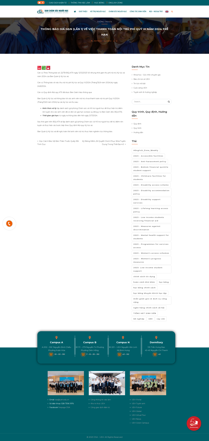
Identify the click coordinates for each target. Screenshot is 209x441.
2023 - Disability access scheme (151, 185)
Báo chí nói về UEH (142, 79)
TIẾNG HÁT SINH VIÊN (144, 313)
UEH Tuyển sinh (138, 403)
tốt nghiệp (138, 319)
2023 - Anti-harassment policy (149, 161)
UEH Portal (136, 400)
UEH (151, 319)
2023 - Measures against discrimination (146, 228)
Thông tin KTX (104, 22)
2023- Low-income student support (147, 269)
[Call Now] (9, 224)
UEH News (136, 419)
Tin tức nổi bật (140, 83)
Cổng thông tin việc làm (101, 400)
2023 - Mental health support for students (151, 237)
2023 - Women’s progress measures (147, 260)
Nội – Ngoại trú (156, 11)
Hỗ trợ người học (98, 11)
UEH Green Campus (140, 423)
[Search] (169, 101)
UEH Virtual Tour (139, 415)
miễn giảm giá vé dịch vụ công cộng (150, 300)
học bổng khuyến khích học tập (150, 293)
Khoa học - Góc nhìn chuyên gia (147, 75)
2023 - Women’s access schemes (151, 253)
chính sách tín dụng (144, 276)
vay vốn (161, 319)
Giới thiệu (83, 11)
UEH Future (137, 407)
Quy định (137, 124)
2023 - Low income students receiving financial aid (148, 219)
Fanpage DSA (64, 407)
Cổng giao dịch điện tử (100, 407)
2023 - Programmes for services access (151, 245)
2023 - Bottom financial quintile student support (150, 168)
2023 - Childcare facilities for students (149, 177)
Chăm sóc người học (118, 11)
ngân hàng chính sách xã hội (149, 308)
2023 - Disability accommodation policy (151, 192)
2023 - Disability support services (146, 201)
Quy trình (137, 128)
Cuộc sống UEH (140, 88)
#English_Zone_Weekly (145, 150)
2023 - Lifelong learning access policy (150, 210)
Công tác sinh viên (138, 11)
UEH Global (136, 411)
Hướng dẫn (138, 132)
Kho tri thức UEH (98, 403)
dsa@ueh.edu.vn (62, 400)
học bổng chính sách (144, 288)
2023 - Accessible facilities (148, 156)
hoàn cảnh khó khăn (144, 282)
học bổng (164, 282)
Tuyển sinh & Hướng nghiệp (145, 92)
